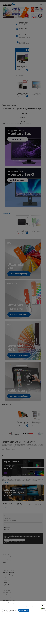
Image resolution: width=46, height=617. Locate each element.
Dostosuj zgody (13, 610)
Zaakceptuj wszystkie (23, 610)
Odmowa (5, 610)
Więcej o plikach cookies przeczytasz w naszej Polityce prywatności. (14, 607)
